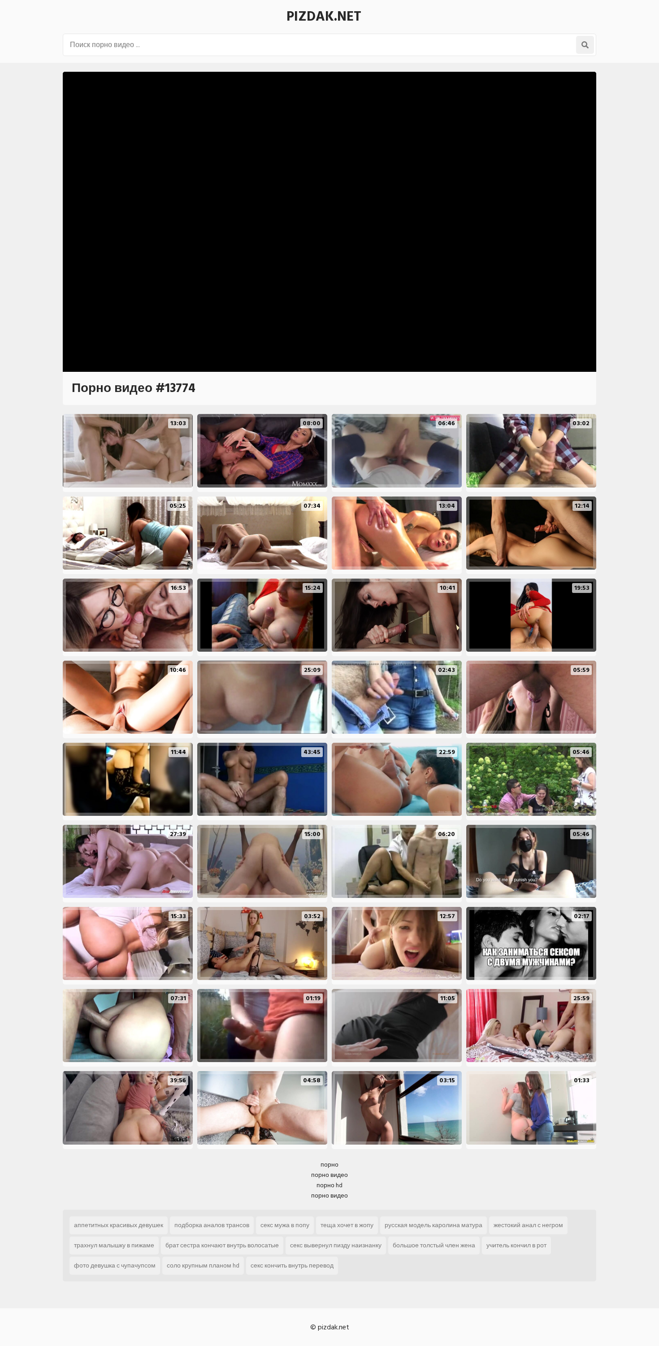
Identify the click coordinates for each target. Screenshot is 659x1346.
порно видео (329, 1175)
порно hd (329, 1185)
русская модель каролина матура (433, 1225)
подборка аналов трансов (211, 1225)
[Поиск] (585, 45)
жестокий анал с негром (528, 1225)
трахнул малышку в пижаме (114, 1245)
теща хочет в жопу (347, 1225)
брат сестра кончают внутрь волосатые (222, 1245)
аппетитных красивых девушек (118, 1225)
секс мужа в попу (284, 1225)
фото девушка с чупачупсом (115, 1265)
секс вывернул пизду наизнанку (336, 1245)
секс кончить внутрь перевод (292, 1265)
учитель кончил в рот (516, 1245)
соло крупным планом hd (203, 1265)
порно (329, 1164)
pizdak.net (323, 16)
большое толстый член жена (434, 1245)
